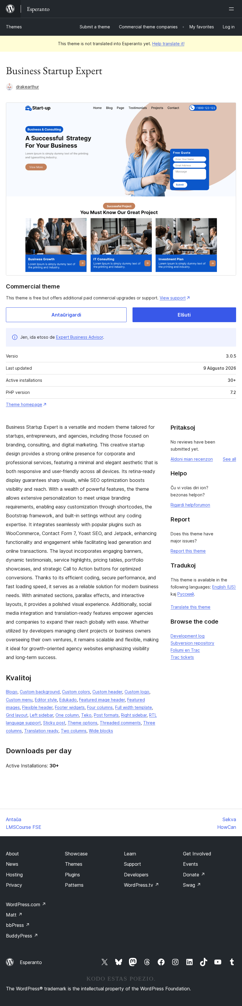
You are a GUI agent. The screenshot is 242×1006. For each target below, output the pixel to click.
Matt (14, 915)
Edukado (68, 699)
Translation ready (41, 730)
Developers (136, 875)
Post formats (106, 715)
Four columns (100, 707)
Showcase (76, 854)
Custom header (107, 691)
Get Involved (197, 854)
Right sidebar (134, 715)
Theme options (82, 722)
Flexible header (37, 707)
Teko (86, 715)
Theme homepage (24, 404)
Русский (185, 593)
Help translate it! (168, 43)
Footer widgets (70, 707)
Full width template (133, 707)
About (12, 854)
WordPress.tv (141, 885)
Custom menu (19, 699)
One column (67, 715)
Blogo (11, 691)
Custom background (40, 691)
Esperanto (31, 962)
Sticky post (54, 722)
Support (132, 864)
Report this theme (188, 550)
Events (190, 864)
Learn (130, 854)
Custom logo (137, 691)
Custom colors (76, 691)
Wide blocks (101, 730)
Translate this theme (190, 606)
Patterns (74, 885)
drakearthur (27, 86)
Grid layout (16, 715)
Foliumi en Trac (185, 650)
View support (173, 297)
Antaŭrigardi (66, 315)
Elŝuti (184, 315)
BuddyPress (22, 936)
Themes (14, 26)
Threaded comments (120, 722)
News (12, 864)
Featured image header (102, 699)
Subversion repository (192, 642)
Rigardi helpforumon (190, 504)
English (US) (224, 586)
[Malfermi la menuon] (232, 9)
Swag (192, 885)
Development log (188, 635)
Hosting (14, 875)
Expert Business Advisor (79, 337)
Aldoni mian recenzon (192, 459)
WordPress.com (26, 904)
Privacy (14, 885)
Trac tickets (182, 657)
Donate (194, 875)
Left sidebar (41, 715)
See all (229, 459)
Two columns (73, 730)
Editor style (46, 699)
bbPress (18, 925)
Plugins (72, 875)
